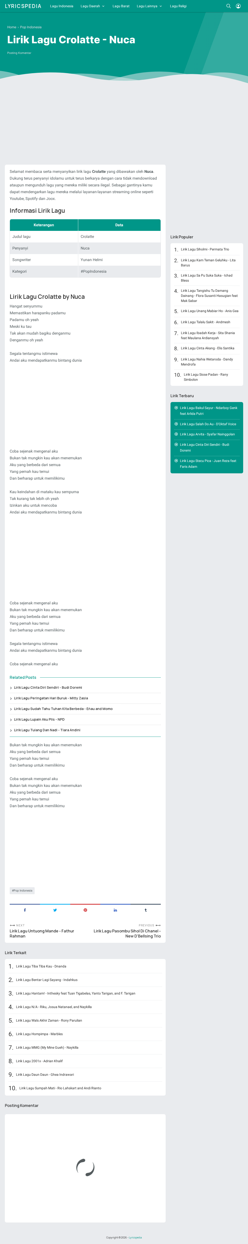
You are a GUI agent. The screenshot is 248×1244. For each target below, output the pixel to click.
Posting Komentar (19, 53)
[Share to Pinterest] (85, 909)
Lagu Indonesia (61, 6)
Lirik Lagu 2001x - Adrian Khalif (39, 1061)
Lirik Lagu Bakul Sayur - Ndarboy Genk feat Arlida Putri (208, 411)
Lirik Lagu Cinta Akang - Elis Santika (207, 348)
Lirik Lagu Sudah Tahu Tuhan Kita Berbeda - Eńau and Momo (63, 708)
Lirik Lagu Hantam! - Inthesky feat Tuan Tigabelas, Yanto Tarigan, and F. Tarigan (75, 993)
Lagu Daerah (90, 6)
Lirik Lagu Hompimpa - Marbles (39, 1034)
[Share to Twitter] (55, 909)
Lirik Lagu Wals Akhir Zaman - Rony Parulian (49, 1020)
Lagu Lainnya (147, 6)
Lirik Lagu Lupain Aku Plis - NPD (39, 719)
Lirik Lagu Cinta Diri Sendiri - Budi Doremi (48, 687)
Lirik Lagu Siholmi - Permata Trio (205, 249)
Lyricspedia (23, 6)
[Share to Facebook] (25, 909)
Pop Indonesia (23, 890)
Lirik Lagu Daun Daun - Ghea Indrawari (45, 1074)
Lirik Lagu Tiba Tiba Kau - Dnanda (41, 966)
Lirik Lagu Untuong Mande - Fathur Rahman (42, 934)
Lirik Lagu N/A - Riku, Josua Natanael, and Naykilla (54, 1007)
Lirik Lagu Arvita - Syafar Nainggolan (207, 434)
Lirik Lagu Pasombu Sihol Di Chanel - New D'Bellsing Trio (127, 934)
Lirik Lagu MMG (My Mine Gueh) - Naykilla (47, 1047)
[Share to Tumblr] (146, 909)
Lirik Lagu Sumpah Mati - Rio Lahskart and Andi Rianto (60, 1088)
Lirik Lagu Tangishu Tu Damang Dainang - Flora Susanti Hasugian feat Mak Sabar (209, 296)
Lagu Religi (178, 6)
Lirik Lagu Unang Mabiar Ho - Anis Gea (210, 311)
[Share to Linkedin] (115, 909)
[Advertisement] (124, 123)
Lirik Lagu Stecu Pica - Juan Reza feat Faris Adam (208, 464)
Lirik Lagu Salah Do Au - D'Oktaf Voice (208, 424)
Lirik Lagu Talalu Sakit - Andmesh (205, 322)
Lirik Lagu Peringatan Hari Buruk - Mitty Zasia (51, 698)
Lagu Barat (121, 6)
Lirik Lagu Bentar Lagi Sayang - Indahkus (47, 980)
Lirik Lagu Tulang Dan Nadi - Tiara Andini (47, 730)
